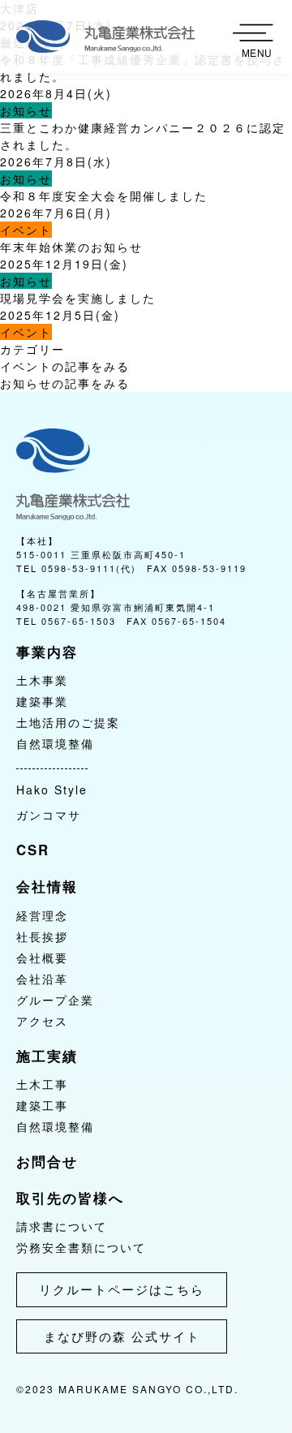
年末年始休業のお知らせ (71, 247)
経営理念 (42, 915)
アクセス (42, 1021)
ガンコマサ (48, 815)
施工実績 (47, 1055)
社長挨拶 (42, 936)
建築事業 (42, 701)
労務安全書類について (81, 1247)
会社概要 (42, 957)
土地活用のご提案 (68, 722)
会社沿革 (42, 978)
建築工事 (42, 1105)
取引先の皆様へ (70, 1197)
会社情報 (47, 886)
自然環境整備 (55, 743)
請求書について (61, 1226)
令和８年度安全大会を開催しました (104, 195)
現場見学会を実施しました (78, 298)
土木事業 (42, 680)
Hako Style (52, 789)
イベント (26, 230)
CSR (32, 849)
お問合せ (47, 1161)
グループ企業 (55, 1000)
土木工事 (42, 1084)
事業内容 (47, 651)
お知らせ (26, 110)
